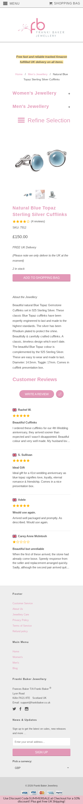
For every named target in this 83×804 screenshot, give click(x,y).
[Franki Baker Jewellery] (41, 25)
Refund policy (20, 631)
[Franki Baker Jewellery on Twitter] (14, 709)
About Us (18, 608)
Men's (16, 662)
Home (16, 651)
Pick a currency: (22, 761)
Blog (15, 668)
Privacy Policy (21, 620)
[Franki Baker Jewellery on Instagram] (26, 709)
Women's (18, 657)
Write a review (37, 394)
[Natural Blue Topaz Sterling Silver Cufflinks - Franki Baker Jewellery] (41, 158)
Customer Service (23, 603)
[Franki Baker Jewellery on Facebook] (20, 709)
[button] (60, 394)
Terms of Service (22, 625)
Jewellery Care (21, 614)
